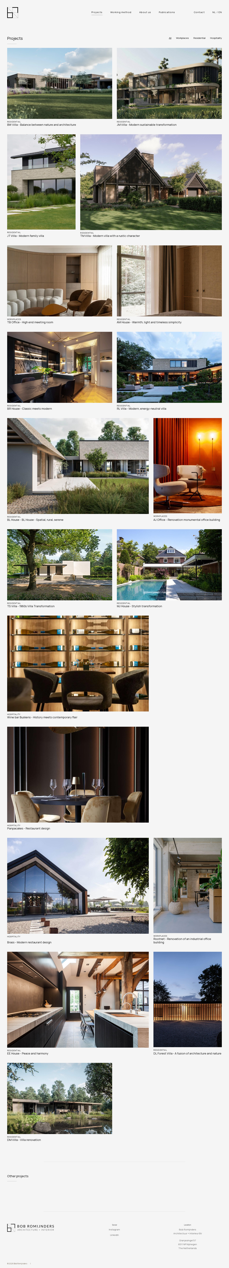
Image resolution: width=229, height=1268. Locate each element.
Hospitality (216, 38)
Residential (199, 38)
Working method (120, 12)
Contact (199, 12)
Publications (167, 12)
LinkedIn (114, 1235)
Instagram (114, 1229)
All (170, 38)
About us (145, 12)
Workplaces (182, 38)
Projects (97, 12)
